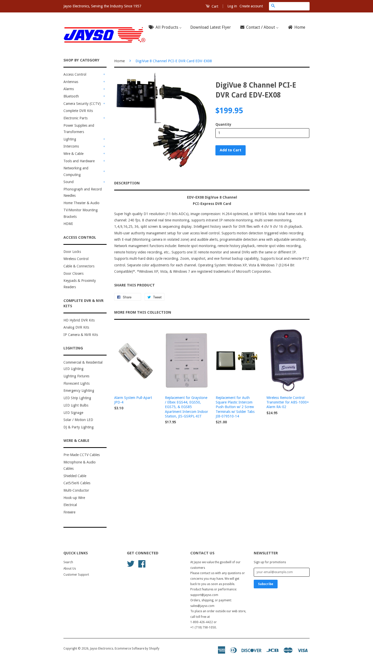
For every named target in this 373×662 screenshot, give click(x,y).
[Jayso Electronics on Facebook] (142, 563)
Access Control (74, 74)
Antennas (70, 82)
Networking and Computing (75, 171)
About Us (69, 568)
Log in (232, 6)
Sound (68, 182)
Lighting (69, 139)
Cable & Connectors (78, 266)
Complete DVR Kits (78, 111)
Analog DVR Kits (76, 327)
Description (127, 183)
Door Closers (73, 273)
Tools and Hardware (79, 161)
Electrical (70, 505)
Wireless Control (76, 259)
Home (119, 61)
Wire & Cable (73, 154)
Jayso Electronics (101, 648)
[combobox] (293, 6)
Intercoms (71, 146)
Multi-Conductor (76, 490)
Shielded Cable (74, 476)
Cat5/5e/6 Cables (76, 483)
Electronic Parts (75, 118)
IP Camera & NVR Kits (80, 335)
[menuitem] (166, 27)
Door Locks (72, 252)
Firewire (69, 512)
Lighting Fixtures (76, 376)
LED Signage (73, 413)
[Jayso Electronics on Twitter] (130, 563)
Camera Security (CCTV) (82, 104)
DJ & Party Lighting (78, 427)
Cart (214, 6)
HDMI (68, 224)
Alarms (68, 89)
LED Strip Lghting (77, 398)
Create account (251, 6)
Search (68, 562)
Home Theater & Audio (81, 203)
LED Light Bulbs (75, 405)
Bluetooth (71, 96)
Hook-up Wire (74, 498)
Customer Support (76, 574)
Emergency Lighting (78, 391)
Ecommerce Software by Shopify (137, 648)
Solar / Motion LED (78, 420)
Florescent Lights (76, 383)
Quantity (223, 124)
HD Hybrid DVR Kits (79, 320)
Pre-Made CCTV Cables (81, 455)
